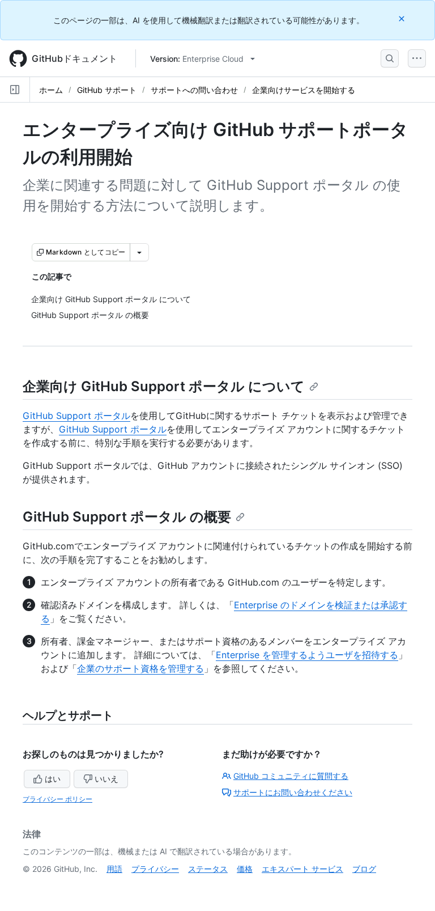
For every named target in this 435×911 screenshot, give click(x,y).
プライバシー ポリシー (57, 799)
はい (53, 778)
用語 (114, 869)
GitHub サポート (107, 90)
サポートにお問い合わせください (292, 792)
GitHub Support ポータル (76, 415)
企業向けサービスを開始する (303, 90)
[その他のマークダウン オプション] (139, 252)
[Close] (403, 18)
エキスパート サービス (302, 869)
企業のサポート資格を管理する (140, 668)
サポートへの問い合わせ (194, 90)
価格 (245, 869)
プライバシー (155, 869)
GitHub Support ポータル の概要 (127, 517)
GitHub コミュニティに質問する (290, 776)
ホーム (51, 90)
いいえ (106, 778)
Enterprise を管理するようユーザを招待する (307, 654)
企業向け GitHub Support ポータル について (164, 386)
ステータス (208, 869)
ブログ (364, 869)
